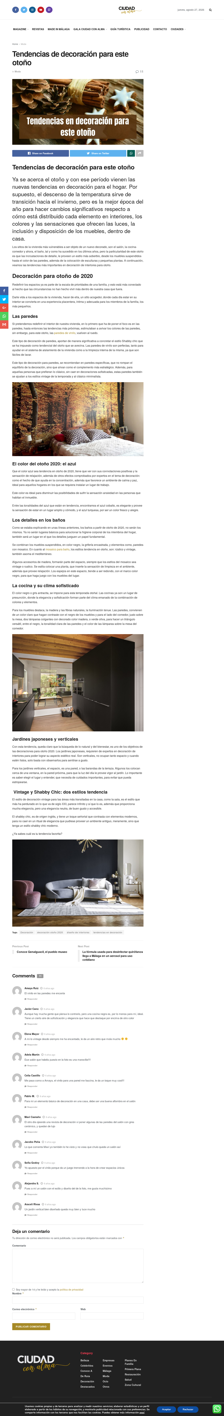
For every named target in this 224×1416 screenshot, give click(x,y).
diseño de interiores (78, 932)
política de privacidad (71, 1289)
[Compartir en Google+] (4, 307)
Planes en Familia (131, 1362)
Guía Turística (120, 29)
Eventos (108, 1365)
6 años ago (49, 988)
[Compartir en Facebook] (4, 291)
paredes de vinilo (64, 333)
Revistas (38, 29)
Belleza (84, 1360)
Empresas (108, 1360)
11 (141, 71)
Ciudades (177, 29)
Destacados (87, 1386)
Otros (106, 1386)
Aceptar (166, 1409)
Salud (128, 1379)
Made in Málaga (59, 29)
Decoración (26, 932)
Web (83, 1309)
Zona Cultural (133, 1385)
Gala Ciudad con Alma (89, 29)
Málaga (107, 1371)
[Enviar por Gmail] (4, 324)
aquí (141, 1412)
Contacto (160, 29)
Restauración (133, 1374)
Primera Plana (133, 1369)
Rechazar (188, 1409)
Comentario (19, 1245)
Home (15, 43)
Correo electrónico (24, 1309)
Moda (23, 43)
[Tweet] (4, 299)
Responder (32, 999)
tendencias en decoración (107, 932)
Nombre (18, 1293)
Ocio (105, 1381)
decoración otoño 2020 (50, 932)
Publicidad (141, 29)
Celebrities (86, 1365)
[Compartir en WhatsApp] (4, 316)
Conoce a (86, 1371)
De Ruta (85, 1376)
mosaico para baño (57, 549)
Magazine (19, 29)
